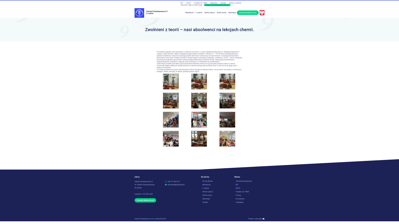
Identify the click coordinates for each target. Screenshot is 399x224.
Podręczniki (208, 27)
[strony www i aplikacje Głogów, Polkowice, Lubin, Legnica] (263, 219)
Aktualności (189, 13)
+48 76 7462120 (173, 182)
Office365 (213, 3)
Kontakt (223, 3)
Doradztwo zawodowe (225, 40)
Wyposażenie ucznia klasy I (214, 44)
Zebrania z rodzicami (212, 32)
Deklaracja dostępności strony (217, 5)
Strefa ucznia (221, 13)
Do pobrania (240, 199)
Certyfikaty (239, 202)
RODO (188, 3)
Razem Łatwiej (209, 40)
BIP (181, 3)
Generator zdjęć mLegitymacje (191, 5)
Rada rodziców (209, 36)
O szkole (199, 13)
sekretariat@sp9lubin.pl (176, 185)
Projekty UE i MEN (200, 3)
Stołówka (207, 19)
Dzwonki (220, 27)
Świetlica (207, 23)
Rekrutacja (232, 13)
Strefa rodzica (209, 13)
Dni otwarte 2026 (234, 19)
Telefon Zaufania (235, 3)
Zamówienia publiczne (244, 181)
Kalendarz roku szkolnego (226, 19)
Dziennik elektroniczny (247, 13)
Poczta (238, 195)
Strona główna (207, 181)
